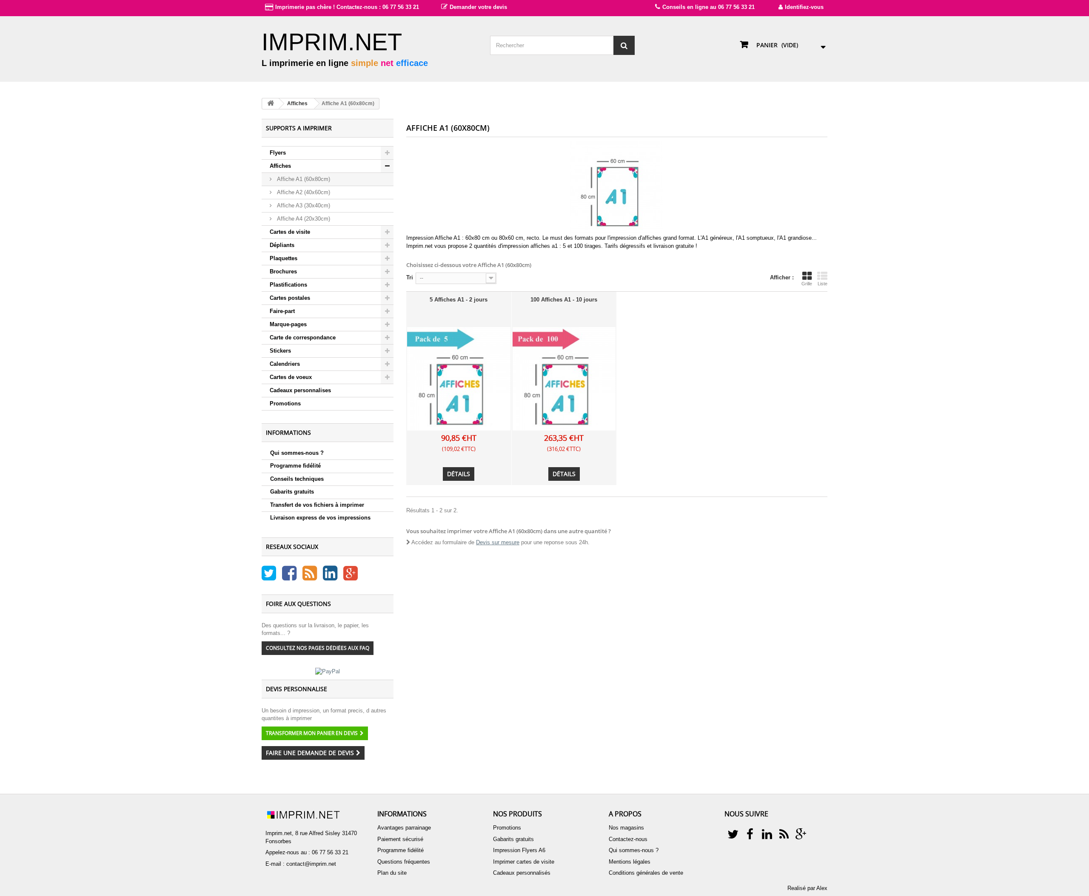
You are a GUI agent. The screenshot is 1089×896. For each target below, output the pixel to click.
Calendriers (285, 364)
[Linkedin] (331, 577)
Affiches (280, 166)
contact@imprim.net (311, 864)
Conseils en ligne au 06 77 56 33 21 (708, 7)
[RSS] (310, 577)
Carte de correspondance (303, 337)
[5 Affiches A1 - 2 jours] (458, 379)
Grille (806, 283)
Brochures (283, 271)
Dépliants (282, 245)
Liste (822, 283)
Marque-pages (288, 324)
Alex (821, 888)
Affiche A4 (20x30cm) (302, 218)
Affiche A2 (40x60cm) (302, 192)
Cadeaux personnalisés (521, 873)
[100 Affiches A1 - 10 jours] (564, 379)
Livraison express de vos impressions (320, 517)
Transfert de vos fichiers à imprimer (317, 505)
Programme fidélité (295, 465)
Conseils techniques (297, 479)
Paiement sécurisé (400, 839)
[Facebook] (290, 577)
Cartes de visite (290, 232)
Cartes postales (290, 298)
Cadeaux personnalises (300, 390)
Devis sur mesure (497, 542)
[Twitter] (270, 577)
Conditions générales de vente (646, 873)
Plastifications (288, 284)
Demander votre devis (478, 7)
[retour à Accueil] (270, 103)
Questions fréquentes (403, 862)
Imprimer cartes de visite (523, 862)
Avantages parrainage (404, 827)
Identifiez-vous (804, 7)
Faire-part (282, 311)
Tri (409, 277)
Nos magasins (626, 827)
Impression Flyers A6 (519, 850)
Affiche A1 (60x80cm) (302, 179)
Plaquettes (283, 258)
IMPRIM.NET (332, 42)
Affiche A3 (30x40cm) (302, 205)
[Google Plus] (350, 577)
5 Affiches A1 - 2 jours (458, 299)
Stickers (280, 350)
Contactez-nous (628, 839)
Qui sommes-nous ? (297, 453)
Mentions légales (629, 862)
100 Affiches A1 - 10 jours (563, 299)
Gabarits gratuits (292, 491)
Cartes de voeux (291, 377)
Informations (288, 432)
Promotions (285, 403)
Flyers (278, 152)
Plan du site (392, 873)
